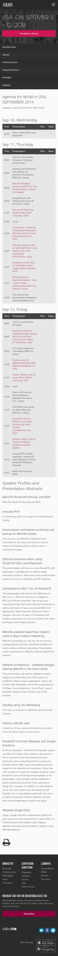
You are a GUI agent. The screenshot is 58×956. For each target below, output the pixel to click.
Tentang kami (9, 872)
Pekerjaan (7, 882)
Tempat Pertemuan (10, 70)
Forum (25, 879)
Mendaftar (6, 77)
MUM (44, 872)
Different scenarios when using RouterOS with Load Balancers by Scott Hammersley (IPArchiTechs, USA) (24, 251)
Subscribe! (29, 913)
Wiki (24, 883)
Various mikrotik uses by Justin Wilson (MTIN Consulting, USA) (23, 378)
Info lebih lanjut (9, 47)
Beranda (6, 868)
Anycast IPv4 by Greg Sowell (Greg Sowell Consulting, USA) (22, 213)
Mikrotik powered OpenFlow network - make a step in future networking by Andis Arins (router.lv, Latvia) (24, 283)
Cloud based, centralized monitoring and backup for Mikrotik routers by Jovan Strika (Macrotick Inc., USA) (24, 233)
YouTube (45, 879)
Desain (44, 875)
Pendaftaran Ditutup (29, 33)
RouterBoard (47, 868)
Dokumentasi (28, 886)
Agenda (5, 55)
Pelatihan (6, 85)
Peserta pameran (10, 62)
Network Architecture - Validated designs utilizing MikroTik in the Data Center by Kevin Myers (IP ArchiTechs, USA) (24, 337)
